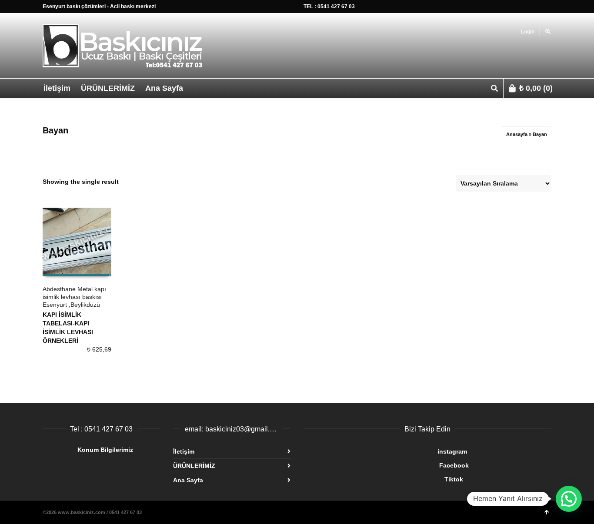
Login (527, 32)
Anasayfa (516, 134)
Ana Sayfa (188, 480)
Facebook (386, 465)
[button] (569, 499)
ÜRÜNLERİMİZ (194, 465)
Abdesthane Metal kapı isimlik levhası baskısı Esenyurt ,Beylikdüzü (74, 296)
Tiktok (383, 479)
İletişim (183, 451)
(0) (536, 88)
